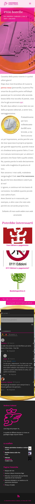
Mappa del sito (9, 471)
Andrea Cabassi (14, 16)
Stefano (14, 361)
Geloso (12, 19)
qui (21, 102)
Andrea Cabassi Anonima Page (14, 473)
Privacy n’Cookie (10, 485)
